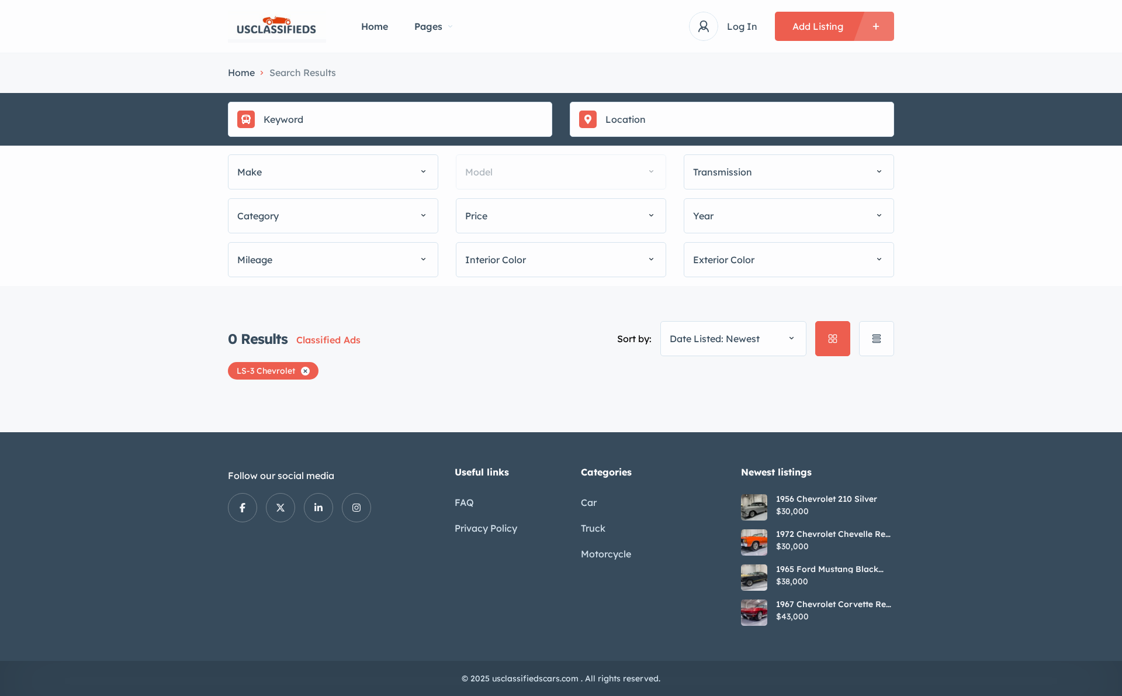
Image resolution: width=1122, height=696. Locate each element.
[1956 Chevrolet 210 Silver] (754, 507)
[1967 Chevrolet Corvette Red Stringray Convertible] (754, 612)
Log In (742, 26)
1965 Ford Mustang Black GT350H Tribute (827, 569)
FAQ (464, 502)
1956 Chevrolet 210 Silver (826, 499)
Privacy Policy (486, 528)
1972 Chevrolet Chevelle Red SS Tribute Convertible (833, 534)
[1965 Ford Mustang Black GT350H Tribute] (754, 577)
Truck (593, 528)
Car (589, 502)
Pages (428, 26)
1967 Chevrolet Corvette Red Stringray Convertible (833, 604)
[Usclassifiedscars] (277, 27)
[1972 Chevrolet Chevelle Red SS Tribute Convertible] (754, 542)
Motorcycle (606, 554)
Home (374, 26)
